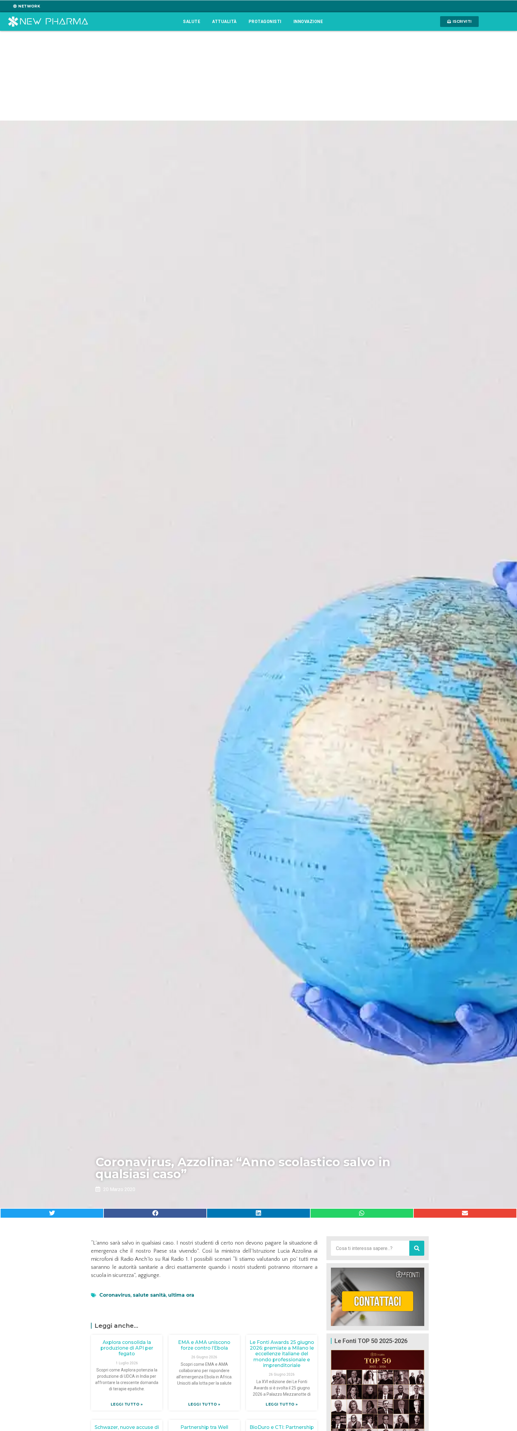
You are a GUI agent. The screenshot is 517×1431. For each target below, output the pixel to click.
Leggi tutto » (127, 1404)
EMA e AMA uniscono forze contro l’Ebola (204, 1345)
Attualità (224, 21)
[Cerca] (416, 1248)
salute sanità (149, 1295)
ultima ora (181, 1295)
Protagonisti (265, 21)
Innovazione (308, 21)
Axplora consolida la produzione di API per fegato (127, 1348)
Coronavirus (114, 1295)
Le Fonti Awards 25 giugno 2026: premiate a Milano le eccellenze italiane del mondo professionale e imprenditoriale (282, 1353)
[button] (52, 1213)
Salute (191, 21)
